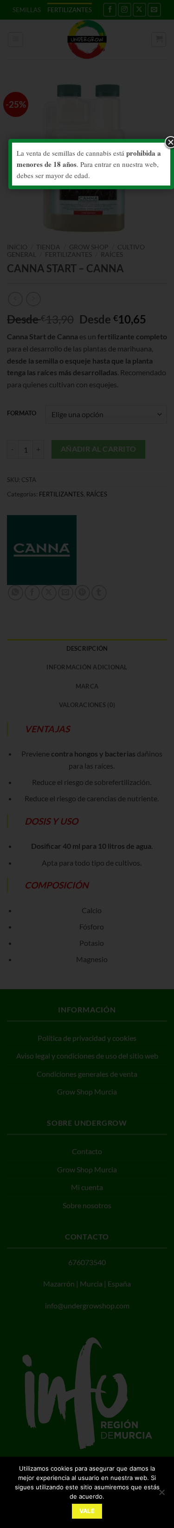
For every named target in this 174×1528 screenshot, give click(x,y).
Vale (87, 1510)
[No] (161, 1494)
